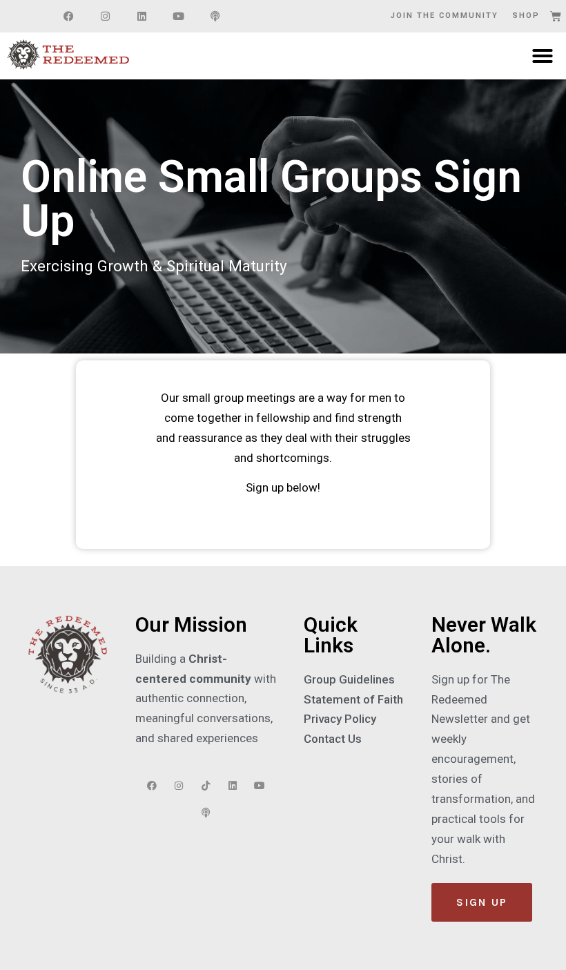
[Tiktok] (206, 786)
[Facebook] (68, 16)
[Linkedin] (141, 16)
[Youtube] (178, 16)
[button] (542, 55)
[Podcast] (214, 16)
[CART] (556, 16)
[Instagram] (104, 16)
